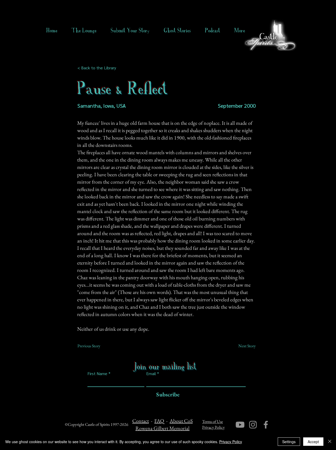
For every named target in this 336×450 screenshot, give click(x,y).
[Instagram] (253, 425)
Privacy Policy (213, 427)
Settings (289, 441)
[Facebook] (266, 425)
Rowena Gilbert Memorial (162, 428)
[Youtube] (240, 425)
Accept (313, 441)
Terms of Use (212, 421)
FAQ (159, 420)
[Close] (330, 441)
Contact (140, 420)
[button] (177, 30)
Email (151, 373)
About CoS (181, 420)
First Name (97, 373)
